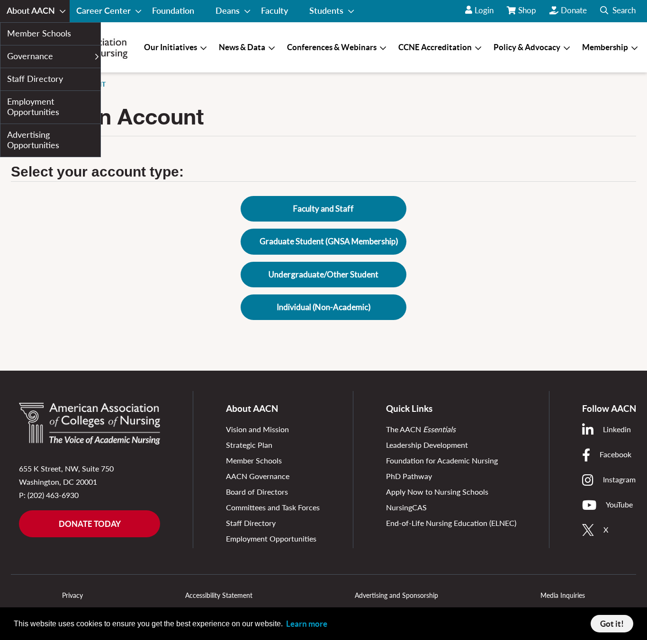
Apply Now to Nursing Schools (437, 491)
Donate (574, 10)
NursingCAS (406, 507)
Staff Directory (251, 522)
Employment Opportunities (271, 538)
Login (484, 10)
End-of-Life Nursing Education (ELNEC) (451, 522)
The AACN (421, 429)
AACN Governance (257, 475)
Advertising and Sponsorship (396, 595)
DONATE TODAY (90, 523)
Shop (528, 13)
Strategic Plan (249, 444)
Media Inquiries (562, 595)
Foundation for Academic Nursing (442, 460)
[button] (617, 11)
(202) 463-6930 (53, 494)
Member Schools (254, 460)
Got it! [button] (612, 623)
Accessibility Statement (218, 595)
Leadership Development (427, 444)
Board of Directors (257, 491)
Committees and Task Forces (273, 507)
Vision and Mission (257, 429)
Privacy (72, 595)
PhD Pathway (409, 475)
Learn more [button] (306, 623)
